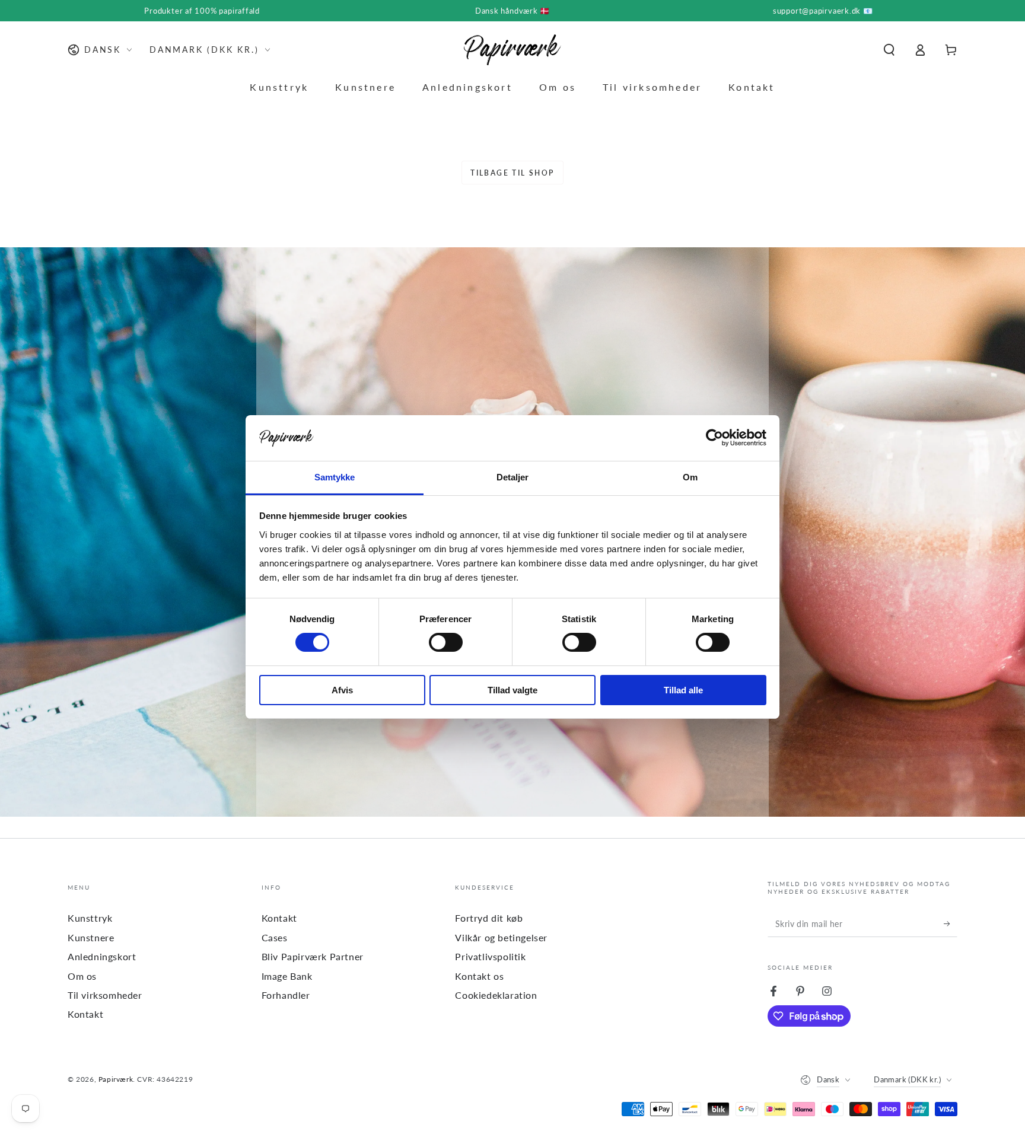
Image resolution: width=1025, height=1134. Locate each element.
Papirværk (115, 1079)
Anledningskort (102, 956)
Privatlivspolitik (490, 956)
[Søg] (889, 50)
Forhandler (286, 995)
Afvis (342, 690)
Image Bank (287, 976)
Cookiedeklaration (496, 995)
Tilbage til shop (512, 172)
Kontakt (85, 1014)
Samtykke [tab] (334, 477)
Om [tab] (690, 477)
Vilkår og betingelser (501, 937)
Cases (275, 937)
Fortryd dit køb (489, 917)
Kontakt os (479, 976)
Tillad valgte (512, 690)
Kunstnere (91, 937)
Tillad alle (683, 690)
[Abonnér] (950, 923)
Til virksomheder (105, 995)
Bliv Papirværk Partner (313, 956)
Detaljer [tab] (512, 477)
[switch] (446, 642)
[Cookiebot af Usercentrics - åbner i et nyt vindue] (714, 438)
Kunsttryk (90, 917)
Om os (82, 976)
